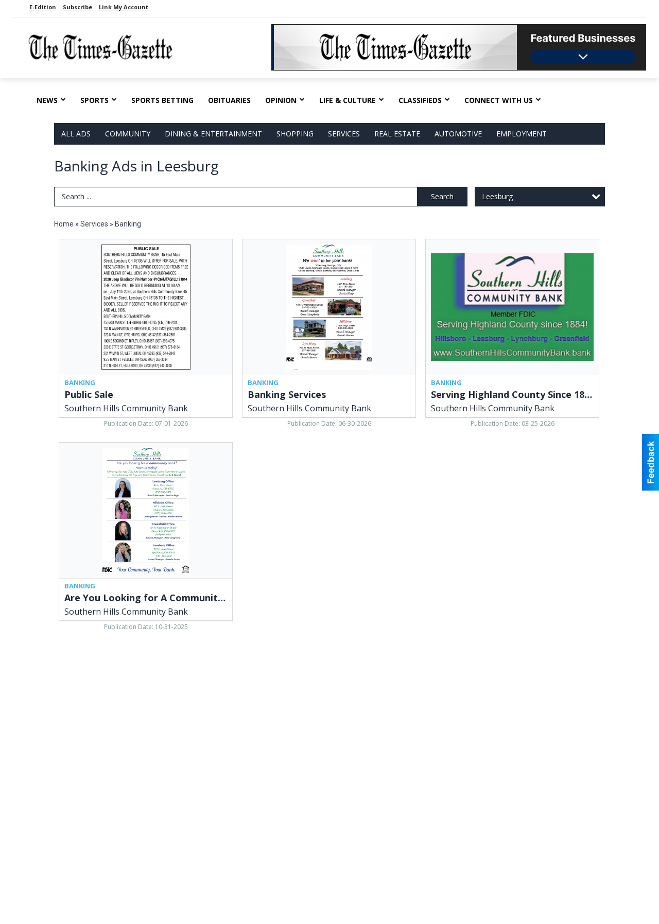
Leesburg (497, 196)
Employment (521, 133)
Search (442, 196)
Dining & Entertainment (213, 133)
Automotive (458, 133)
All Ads (76, 133)
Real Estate (397, 133)
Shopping (295, 133)
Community (127, 133)
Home (64, 224)
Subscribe (77, 7)
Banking (128, 224)
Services (344, 133)
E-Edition (42, 7)
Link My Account (123, 7)
